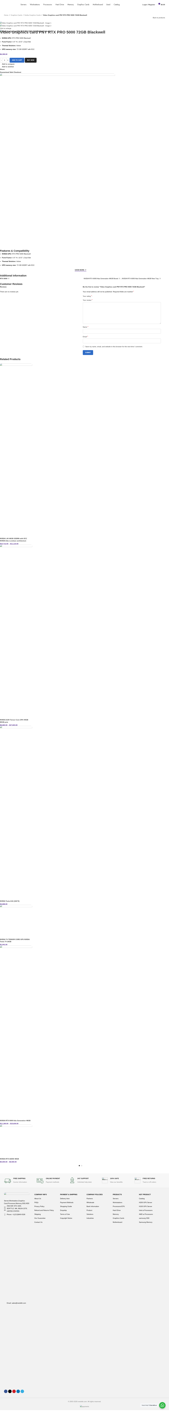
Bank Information (93, 1206)
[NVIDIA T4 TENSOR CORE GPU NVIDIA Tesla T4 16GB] (16, 921)
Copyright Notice (66, 1218)
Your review (87, 300)
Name (85, 327)
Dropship (63, 1210)
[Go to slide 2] (81, 1165)
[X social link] (9, 69)
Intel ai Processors (145, 1210)
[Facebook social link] (6, 69)
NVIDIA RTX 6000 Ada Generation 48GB (15, 1120)
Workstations (117, 1202)
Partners (90, 1198)
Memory (116, 1214)
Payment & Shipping (68, 1194)
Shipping (37, 1214)
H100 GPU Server (145, 1206)
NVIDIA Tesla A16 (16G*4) (9, 901)
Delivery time (65, 1198)
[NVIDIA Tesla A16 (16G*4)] (16, 812)
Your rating (87, 296)
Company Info (40, 1194)
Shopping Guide (66, 1206)
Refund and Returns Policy (44, 1210)
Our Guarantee (39, 1218)
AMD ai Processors (146, 1214)
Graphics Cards (16, 15)
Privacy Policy (39, 1206)
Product (89, 1210)
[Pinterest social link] (12, 69)
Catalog (142, 1198)
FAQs (36, 1202)
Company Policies (95, 1194)
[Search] (138, 4)
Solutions (90, 1214)
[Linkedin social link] (14, 69)
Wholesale (90, 1202)
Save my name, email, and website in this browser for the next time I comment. (114, 346)
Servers (115, 1198)
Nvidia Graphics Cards (32, 15)
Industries (90, 1218)
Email (85, 337)
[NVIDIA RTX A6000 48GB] (16, 1140)
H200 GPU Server (145, 1202)
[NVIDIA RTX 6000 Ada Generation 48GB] (16, 1031)
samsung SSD (144, 1218)
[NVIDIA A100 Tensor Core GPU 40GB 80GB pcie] (16, 631)
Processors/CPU (119, 1206)
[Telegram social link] (17, 69)
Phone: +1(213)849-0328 (16, 1214)
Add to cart (17, 60)
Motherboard (117, 1222)
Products (117, 1194)
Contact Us (38, 1222)
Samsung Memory (145, 1222)
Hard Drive (117, 1210)
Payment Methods (66, 1202)
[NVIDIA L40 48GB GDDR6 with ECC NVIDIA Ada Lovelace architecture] (16, 449)
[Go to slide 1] (79, 1165)
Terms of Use (65, 1214)
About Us (37, 1198)
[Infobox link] (19, 1180)
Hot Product (145, 1194)
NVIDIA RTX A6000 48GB (9, 1159)
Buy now (30, 60)
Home (6, 15)
